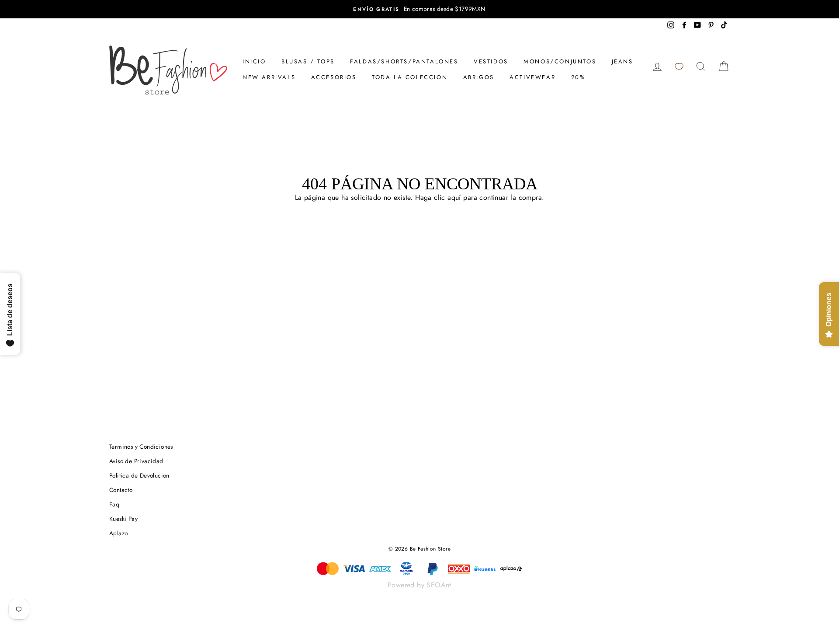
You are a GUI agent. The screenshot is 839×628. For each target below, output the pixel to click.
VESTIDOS (491, 61)
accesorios (334, 77)
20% (578, 77)
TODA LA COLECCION (409, 77)
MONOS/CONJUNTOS (560, 61)
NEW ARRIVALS (269, 77)
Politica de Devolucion (139, 475)
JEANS (622, 61)
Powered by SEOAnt (419, 585)
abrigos (478, 77)
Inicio (254, 61)
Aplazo (118, 533)
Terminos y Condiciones (141, 446)
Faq (114, 504)
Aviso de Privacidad (136, 461)
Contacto (120, 489)
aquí (454, 197)
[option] (419, 9)
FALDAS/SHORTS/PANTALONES (404, 61)
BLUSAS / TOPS (308, 61)
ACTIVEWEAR (532, 77)
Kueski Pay (123, 518)
